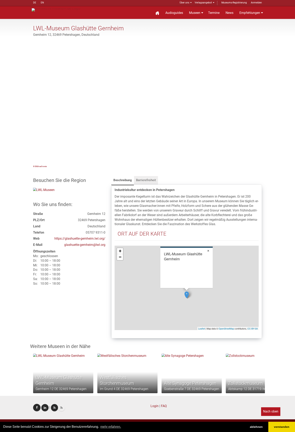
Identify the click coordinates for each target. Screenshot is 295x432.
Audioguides (174, 13)
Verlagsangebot (203, 2)
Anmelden (256, 2)
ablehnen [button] (256, 426)
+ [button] (120, 250)
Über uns (184, 2)
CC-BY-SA (252, 328)
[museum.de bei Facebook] (37, 407)
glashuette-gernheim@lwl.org (84, 245)
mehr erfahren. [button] (110, 426)
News (229, 13)
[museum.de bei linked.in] (45, 407)
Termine (214, 13)
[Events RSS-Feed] (54, 407)
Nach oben (270, 411)
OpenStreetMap (226, 328)
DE (34, 2)
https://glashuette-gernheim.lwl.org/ (79, 238)
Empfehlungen (249, 13)
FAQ (164, 406)
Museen (194, 13)
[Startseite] (157, 12)
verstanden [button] (281, 426)
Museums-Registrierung (234, 2)
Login (155, 406)
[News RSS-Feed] (61, 407)
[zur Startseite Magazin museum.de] (56, 9)
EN (42, 2)
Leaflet (201, 328)
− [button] (120, 257)
